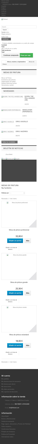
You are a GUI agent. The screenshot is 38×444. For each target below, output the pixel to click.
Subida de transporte (7, 421)
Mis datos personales (7, 389)
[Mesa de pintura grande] (19, 266)
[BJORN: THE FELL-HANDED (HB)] (12, 97)
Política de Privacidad (8, 434)
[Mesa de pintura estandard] (19, 318)
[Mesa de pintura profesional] (19, 214)
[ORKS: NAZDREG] (7, 132)
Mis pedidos (5, 379)
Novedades (8, 91)
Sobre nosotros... (6, 426)
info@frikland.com (14, 407)
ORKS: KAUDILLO (22, 121)
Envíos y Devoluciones (8, 419)
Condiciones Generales (8, 429)
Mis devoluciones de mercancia (11, 381)
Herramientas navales (7, 85)
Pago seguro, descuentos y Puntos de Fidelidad (15, 424)
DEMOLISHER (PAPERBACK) (27, 110)
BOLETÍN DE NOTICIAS (13, 148)
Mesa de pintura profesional (19, 230)
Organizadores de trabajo (8, 81)
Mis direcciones (6, 386)
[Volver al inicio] (3, 62)
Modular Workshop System (9, 83)
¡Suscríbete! (8, 154)
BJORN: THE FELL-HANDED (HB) (30, 98)
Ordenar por (5, 193)
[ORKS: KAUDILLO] (7, 122)
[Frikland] (19, 22)
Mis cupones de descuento (9, 392)
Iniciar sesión (5, 1)
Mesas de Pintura (6, 78)
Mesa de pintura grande (19, 282)
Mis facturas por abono (8, 384)
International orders (7, 437)
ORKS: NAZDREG (22, 131)
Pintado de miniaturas (8, 431)
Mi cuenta (5, 376)
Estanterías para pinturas (8, 79)
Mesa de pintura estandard (19, 335)
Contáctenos (5, 2)
